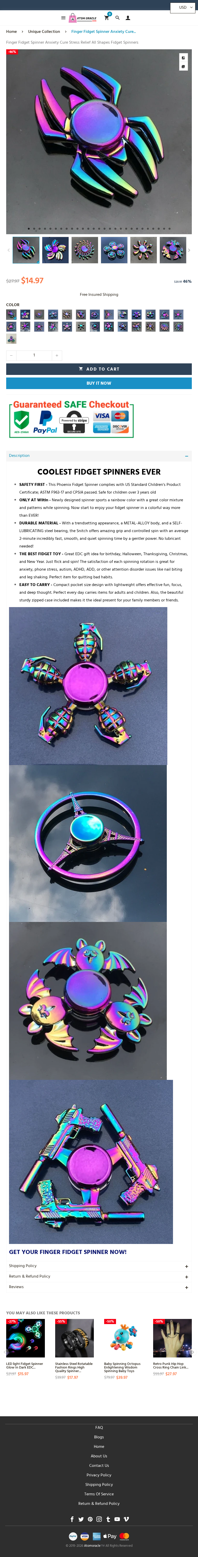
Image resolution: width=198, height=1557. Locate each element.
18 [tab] (121, 229)
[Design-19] (81, 327)
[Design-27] (11, 339)
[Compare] (183, 57)
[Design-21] (109, 327)
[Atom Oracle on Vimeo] (126, 1521)
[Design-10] (136, 314)
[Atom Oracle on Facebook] (72, 1521)
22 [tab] (142, 229)
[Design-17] (53, 327)
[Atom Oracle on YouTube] (117, 1521)
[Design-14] (11, 327)
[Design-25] (164, 327)
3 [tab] (39, 229)
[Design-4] (53, 314)
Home (99, 1447)
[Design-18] (67, 327)
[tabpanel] (99, 141)
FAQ (99, 1428)
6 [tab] (56, 229)
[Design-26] (178, 327)
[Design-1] (11, 314)
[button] (8, 250)
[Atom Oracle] (82, 18)
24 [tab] (153, 229)
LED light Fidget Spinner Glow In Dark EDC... (24, 1365)
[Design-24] (150, 327)
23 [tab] (148, 229)
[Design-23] (136, 327)
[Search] (117, 18)
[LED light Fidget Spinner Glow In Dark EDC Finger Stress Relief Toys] (25, 1338)
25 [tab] (159, 229)
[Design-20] (95, 327)
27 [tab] (169, 229)
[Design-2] (25, 314)
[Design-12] (164, 314)
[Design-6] (81, 314)
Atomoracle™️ (94, 1546)
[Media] (183, 66)
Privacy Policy (99, 1475)
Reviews (16, 1287)
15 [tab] (104, 229)
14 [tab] (99, 229)
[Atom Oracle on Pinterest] (90, 1521)
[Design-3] (39, 314)
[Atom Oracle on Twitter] (81, 1521)
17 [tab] (115, 229)
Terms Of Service (99, 1494)
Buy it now (99, 384)
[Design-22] (123, 327)
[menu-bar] (62, 18)
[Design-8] (109, 314)
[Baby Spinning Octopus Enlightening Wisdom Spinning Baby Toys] (123, 1338)
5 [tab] (50, 229)
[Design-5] (67, 314)
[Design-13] (178, 314)
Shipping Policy (23, 1266)
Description (19, 456)
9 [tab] (72, 229)
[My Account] (127, 18)
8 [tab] (67, 229)
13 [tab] (94, 229)
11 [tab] (83, 229)
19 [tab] (126, 229)
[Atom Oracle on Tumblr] (108, 1521)
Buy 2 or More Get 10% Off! (108, 6)
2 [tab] (34, 229)
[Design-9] (123, 314)
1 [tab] (29, 229)
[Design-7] (95, 314)
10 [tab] (77, 229)
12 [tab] (88, 229)
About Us (99, 1456)
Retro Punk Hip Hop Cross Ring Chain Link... (170, 1365)
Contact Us (99, 1466)
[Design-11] (150, 314)
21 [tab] (137, 229)
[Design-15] (25, 327)
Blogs (99, 1437)
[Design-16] (39, 327)
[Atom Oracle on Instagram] (99, 1521)
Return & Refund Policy (29, 1277)
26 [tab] (164, 229)
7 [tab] (61, 229)
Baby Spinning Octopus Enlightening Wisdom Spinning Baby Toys (122, 1367)
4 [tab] (45, 229)
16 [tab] (110, 229)
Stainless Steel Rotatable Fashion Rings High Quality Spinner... (74, 1367)
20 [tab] (132, 229)
